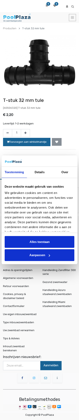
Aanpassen (37, 255)
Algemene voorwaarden (18, 278)
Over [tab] (64, 172)
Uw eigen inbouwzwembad (19, 314)
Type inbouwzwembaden (18, 322)
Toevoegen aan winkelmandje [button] (28, 141)
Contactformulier (14, 306)
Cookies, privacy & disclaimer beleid (14, 296)
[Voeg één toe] (25, 133)
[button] (57, 142)
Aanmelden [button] (51, 365)
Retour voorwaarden (16, 286)
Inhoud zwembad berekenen (14, 348)
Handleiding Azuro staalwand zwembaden (57, 292)
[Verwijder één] (7, 133)
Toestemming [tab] (14, 172)
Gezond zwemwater (55, 282)
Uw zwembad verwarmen (18, 330)
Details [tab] (40, 172)
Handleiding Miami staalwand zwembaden (57, 304)
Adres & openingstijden (17, 270)
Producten (9, 28)
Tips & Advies (11, 338)
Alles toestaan (40, 242)
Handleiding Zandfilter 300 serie (59, 272)
